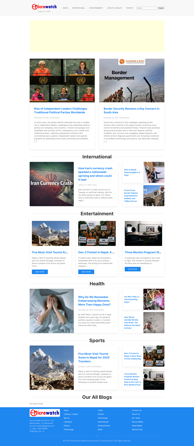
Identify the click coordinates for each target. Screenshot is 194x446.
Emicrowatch (55, 118)
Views (100, 410)
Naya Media (137, 425)
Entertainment (96, 8)
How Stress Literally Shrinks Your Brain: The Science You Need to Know (132, 322)
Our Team (136, 418)
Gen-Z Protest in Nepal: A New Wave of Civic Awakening (115, 252)
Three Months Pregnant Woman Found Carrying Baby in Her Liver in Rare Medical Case (132, 379)
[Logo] (44, 6)
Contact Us (137, 410)
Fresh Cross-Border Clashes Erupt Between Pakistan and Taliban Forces (131, 195)
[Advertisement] (97, 36)
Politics (67, 425)
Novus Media (137, 422)
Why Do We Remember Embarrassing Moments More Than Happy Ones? (94, 300)
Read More (39, 272)
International (78, 8)
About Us (136, 414)
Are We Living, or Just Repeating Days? (131, 299)
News (65, 8)
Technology (69, 429)
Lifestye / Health (114, 8)
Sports (130, 8)
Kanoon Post (137, 429)
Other (100, 429)
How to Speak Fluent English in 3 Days (132, 172)
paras (95, 185)
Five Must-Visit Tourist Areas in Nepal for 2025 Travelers (93, 357)
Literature (68, 422)
